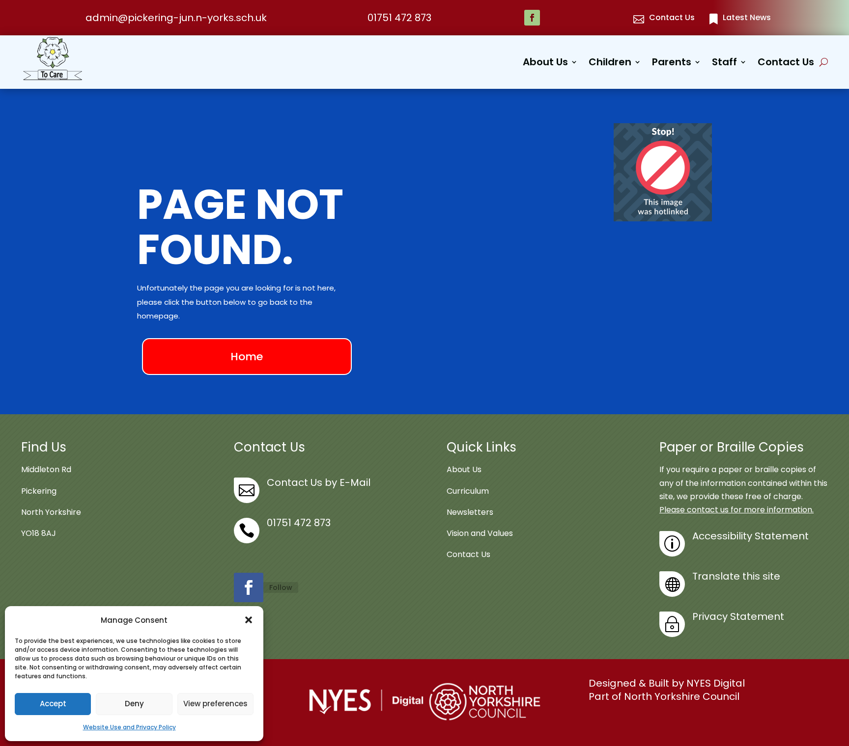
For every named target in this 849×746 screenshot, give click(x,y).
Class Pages (634, 129)
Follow (280, 587)
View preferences (215, 703)
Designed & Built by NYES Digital (667, 683)
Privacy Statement (738, 616)
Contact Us (786, 63)
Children (610, 63)
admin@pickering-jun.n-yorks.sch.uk (176, 18)
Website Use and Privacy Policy (129, 727)
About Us (545, 63)
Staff (724, 63)
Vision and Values (480, 533)
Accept (53, 703)
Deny (134, 703)
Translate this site (736, 576)
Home (246, 356)
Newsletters (470, 512)
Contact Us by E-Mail (318, 482)
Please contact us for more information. (736, 509)
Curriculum (468, 491)
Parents (671, 63)
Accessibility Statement (750, 536)
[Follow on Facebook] (532, 18)
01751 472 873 (399, 18)
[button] (249, 620)
